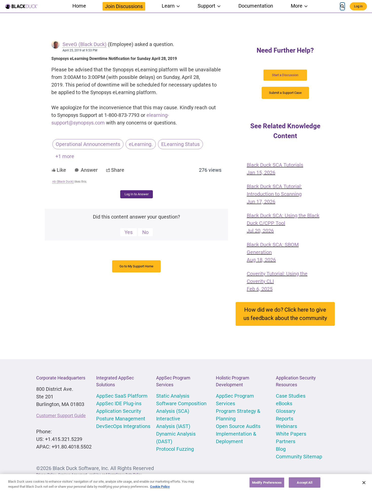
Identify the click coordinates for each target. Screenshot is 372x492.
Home (79, 6)
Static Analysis (172, 396)
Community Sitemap (299, 457)
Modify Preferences (267, 482)
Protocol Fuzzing (175, 449)
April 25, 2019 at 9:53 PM (80, 50)
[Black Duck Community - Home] (21, 6)
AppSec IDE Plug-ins (118, 403)
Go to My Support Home (136, 266)
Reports (284, 419)
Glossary (285, 411)
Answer (89, 170)
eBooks (284, 403)
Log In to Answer (137, 194)
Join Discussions (124, 6)
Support (206, 6)
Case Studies (290, 396)
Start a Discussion (285, 75)
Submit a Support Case (285, 93)
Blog (281, 449)
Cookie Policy (160, 486)
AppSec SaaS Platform (122, 396)
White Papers (291, 434)
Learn (168, 6)
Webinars (286, 426)
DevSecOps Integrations (123, 426)
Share (117, 170)
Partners (285, 441)
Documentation (255, 6)
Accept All (304, 482)
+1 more (64, 156)
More (296, 6)
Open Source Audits (238, 426)
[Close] (363, 482)
